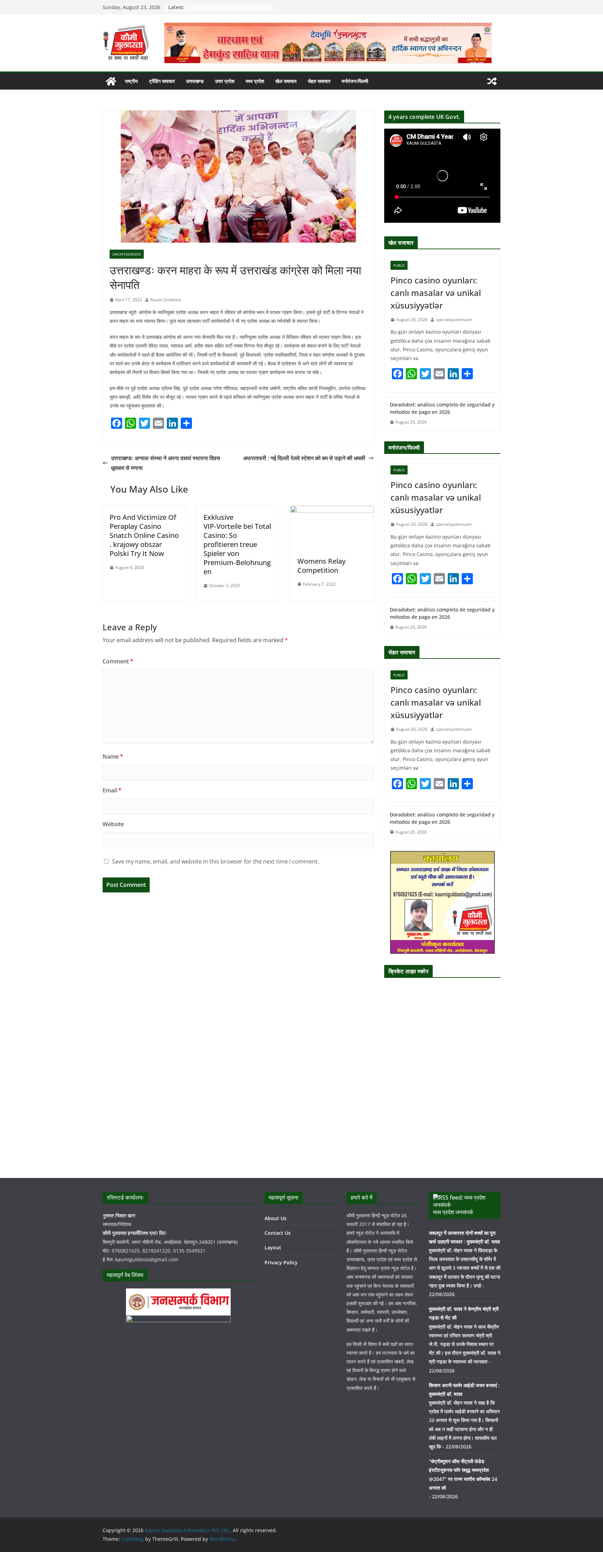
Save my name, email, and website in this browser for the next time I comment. (215, 861)
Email (112, 790)
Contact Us (278, 1233)
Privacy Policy (281, 1262)
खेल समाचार (286, 81)
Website (113, 824)
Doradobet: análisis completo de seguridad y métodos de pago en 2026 (442, 408)
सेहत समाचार (319, 81)
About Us (275, 1218)
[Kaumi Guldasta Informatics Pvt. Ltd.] (111, 81)
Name (113, 756)
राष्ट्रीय (131, 81)
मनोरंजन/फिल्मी (355, 81)
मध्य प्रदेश (255, 81)
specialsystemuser (454, 319)
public (399, 265)
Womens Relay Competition (321, 565)
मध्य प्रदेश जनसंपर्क (453, 1212)
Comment (118, 661)
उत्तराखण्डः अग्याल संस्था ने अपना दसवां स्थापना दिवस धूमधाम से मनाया (165, 463)
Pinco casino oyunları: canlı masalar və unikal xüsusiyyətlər (435, 292)
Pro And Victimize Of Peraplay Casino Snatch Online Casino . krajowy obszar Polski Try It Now (144, 535)
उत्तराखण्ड (195, 81)
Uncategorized (126, 254)
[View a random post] (492, 81)
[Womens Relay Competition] (332, 511)
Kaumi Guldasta (165, 300)
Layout (273, 1247)
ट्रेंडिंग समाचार (162, 81)
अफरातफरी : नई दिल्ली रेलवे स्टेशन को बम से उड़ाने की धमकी (304, 458)
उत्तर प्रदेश (224, 81)
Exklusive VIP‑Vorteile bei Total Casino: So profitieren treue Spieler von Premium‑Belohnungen (237, 544)
